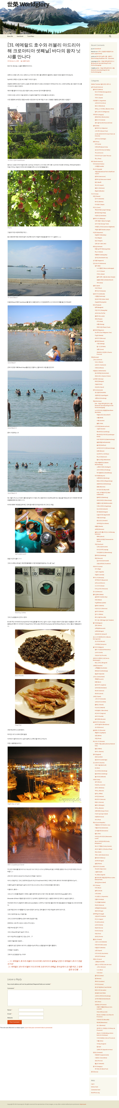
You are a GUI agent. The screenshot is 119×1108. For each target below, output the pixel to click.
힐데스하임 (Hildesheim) (103, 459)
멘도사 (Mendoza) (100, 106)
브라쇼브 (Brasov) (100, 583)
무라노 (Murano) (99, 790)
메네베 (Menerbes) (102, 1022)
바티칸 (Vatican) (99, 796)
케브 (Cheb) (98, 852)
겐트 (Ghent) (98, 625)
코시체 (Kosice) (99, 727)
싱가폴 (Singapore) (98, 260)
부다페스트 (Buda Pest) (101, 1069)
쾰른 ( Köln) (100, 423)
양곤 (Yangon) (98, 241)
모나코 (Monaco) (97, 591)
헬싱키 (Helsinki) (99, 1063)
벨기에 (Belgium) (97, 623)
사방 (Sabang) (100, 343)
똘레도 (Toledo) (99, 704)
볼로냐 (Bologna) (99, 805)
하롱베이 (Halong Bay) (101, 255)
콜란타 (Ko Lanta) (99, 316)
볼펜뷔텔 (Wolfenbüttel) (103, 442)
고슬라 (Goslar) (101, 429)
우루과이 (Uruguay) (98, 114)
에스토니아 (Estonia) (99, 741)
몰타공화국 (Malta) (98, 594)
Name (9, 1010)
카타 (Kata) (100, 321)
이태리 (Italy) (96, 779)
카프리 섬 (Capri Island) (101, 814)
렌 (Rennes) (98, 978)
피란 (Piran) (98, 738)
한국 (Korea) (94, 1072)
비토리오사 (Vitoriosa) (101, 608)
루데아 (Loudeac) (99, 981)
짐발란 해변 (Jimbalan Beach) (105, 280)
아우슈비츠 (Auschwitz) (101, 953)
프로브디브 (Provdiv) (101, 655)
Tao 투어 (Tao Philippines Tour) (103, 332)
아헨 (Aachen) (100, 420)
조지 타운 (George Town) (102, 224)
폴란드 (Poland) (97, 939)
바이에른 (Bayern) (100, 475)
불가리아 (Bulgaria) (98, 647)
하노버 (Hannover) (102, 457)
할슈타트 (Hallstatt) (100, 776)
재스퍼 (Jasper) (99, 185)
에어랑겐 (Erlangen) (102, 512)
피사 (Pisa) (98, 819)
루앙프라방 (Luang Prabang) (103, 210)
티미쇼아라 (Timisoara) (101, 589)
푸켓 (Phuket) (98, 319)
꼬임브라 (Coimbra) (100, 916)
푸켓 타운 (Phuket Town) (103, 327)
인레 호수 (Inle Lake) (100, 243)
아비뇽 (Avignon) (101, 1044)
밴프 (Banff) (98, 182)
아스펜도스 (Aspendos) (101, 896)
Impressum (83, 1104)
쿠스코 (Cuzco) (99, 153)
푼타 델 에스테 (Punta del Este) (103, 123)
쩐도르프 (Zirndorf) (102, 520)
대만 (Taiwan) (96, 196)
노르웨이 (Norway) (98, 379)
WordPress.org (95, 1092)
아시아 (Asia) (94, 194)
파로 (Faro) (98, 933)
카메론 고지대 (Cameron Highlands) (105, 227)
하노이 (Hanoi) (99, 252)
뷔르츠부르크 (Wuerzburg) (104, 500)
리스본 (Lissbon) (99, 922)
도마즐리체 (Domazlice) (101, 831)
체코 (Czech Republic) (99, 822)
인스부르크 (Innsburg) (101, 771)
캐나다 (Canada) (97, 169)
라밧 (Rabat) (98, 600)
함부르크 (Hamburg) (100, 555)
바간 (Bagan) (98, 238)
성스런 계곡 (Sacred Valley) (102, 150)
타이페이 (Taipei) (99, 204)
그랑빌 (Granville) (100, 961)
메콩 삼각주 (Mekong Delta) (102, 249)
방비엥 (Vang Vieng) (100, 213)
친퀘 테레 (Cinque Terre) (101, 811)
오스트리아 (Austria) (98, 762)
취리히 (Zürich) (99, 693)
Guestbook (20, 36)
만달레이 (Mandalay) (100, 235)
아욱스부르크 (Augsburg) (104, 506)
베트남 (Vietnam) (97, 246)
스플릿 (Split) (26, 61)
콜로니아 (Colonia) (100, 120)
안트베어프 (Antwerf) (101, 634)
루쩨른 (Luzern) (99, 679)
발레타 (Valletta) (99, 605)
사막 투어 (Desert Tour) (101, 131)
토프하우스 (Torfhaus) (103, 454)
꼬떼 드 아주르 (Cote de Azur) (103, 964)
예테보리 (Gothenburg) (101, 671)
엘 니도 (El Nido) (101, 346)
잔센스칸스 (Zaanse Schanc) (103, 376)
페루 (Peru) (96, 141)
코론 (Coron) (100, 349)
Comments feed (95, 1090)
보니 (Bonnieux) (101, 1025)
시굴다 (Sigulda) (99, 572)
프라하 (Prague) (99, 861)
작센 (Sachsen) (99, 544)
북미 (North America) (97, 161)
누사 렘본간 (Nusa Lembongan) (105, 268)
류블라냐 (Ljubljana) (100, 733)
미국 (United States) (98, 164)
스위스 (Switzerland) (98, 676)
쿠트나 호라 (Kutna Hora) (102, 855)
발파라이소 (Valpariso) (101, 128)
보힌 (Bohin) (98, 735)
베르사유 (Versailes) (100, 990)
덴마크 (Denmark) (98, 390)
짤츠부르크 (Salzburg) (101, 774)
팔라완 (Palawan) (99, 341)
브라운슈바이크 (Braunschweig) (106, 448)
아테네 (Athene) (99, 368)
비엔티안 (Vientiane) (100, 215)
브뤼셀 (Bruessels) (100, 628)
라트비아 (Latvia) (97, 566)
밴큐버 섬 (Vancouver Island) (103, 179)
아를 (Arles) (100, 1041)
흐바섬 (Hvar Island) (100, 882)
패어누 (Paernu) (99, 751)
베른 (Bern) (98, 682)
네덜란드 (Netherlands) (99, 371)
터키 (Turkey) (96, 885)
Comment (11, 988)
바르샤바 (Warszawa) (101, 945)
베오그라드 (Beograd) (101, 662)
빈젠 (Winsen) (100, 451)
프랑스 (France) (97, 959)
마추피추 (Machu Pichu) (101, 147)
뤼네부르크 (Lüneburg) (103, 431)
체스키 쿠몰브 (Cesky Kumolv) (103, 846)
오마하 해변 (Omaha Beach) (102, 999)
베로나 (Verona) (99, 802)
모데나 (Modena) (99, 788)
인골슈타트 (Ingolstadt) (103, 515)
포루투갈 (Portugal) (98, 914)
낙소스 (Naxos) (99, 362)
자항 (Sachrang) (101, 517)
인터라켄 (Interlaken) (101, 688)
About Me (10, 36)
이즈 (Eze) (99, 973)
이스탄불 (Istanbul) (100, 902)
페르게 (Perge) (99, 911)
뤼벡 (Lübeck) (100, 536)
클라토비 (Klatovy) (100, 858)
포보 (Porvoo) (99, 1061)
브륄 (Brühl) (100, 417)
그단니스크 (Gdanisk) (101, 942)
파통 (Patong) (100, 324)
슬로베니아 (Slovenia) (99, 730)
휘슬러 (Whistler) (99, 191)
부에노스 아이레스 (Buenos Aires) (104, 109)
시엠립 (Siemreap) (100, 296)
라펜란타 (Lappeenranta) (102, 1055)
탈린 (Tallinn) (98, 748)
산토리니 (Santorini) (100, 365)
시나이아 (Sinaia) (99, 586)
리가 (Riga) (98, 569)
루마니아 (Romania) (98, 577)
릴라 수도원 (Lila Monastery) (103, 649)
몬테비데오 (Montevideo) (102, 117)
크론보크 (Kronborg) (100, 398)
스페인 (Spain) (97, 696)
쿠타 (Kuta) (100, 283)
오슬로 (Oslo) (98, 384)
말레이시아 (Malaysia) (99, 218)
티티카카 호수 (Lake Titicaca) (103, 155)
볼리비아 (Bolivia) (98, 89)
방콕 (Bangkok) (99, 307)
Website (10, 1018)
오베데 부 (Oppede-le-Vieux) (104, 1049)
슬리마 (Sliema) (99, 611)
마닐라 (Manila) (99, 335)
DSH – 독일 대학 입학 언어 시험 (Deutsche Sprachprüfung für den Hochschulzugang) (102, 63)
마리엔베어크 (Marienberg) (104, 552)
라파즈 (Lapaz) (99, 95)
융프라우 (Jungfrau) (100, 685)
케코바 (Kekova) (99, 905)
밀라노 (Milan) (99, 793)
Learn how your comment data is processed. (38, 1027)
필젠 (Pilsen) (98, 863)
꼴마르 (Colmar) (99, 975)
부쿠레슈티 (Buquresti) (101, 580)
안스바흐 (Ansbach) (102, 509)
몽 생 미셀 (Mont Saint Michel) (103, 987)
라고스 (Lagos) (99, 919)
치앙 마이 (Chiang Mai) (101, 310)
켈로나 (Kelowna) (99, 188)
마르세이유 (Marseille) (103, 1019)
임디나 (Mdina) (99, 614)
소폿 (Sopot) (98, 950)
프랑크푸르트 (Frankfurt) (104, 563)
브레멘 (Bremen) (99, 529)
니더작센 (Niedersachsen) (102, 426)
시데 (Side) (98, 893)
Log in (92, 1084)
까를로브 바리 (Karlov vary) (102, 825)
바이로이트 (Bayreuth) (103, 489)
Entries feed (94, 1087)
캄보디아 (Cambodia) (99, 294)
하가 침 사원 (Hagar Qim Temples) (104, 620)
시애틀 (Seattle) (99, 166)
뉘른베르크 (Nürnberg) (103, 478)
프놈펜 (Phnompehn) (100, 302)
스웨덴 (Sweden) (97, 665)
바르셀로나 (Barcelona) (101, 710)
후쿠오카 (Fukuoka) (100, 291)
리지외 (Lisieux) (99, 984)
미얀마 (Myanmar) (98, 232)
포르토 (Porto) (99, 936)
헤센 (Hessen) (99, 558)
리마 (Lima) (98, 144)
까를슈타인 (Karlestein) (101, 828)
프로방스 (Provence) (100, 1004)
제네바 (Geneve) (99, 690)
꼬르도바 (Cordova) (100, 103)
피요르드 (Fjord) (99, 387)
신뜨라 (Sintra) (99, 925)
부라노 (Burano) (99, 808)
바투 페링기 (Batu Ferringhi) (102, 221)
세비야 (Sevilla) (99, 716)
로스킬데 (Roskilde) (100, 392)
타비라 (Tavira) (99, 931)
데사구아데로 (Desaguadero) (103, 92)
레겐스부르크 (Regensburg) (104, 481)
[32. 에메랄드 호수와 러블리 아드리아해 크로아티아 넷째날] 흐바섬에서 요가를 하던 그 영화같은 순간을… (45, 968)
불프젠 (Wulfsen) (101, 445)
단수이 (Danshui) (99, 199)
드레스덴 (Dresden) (102, 547)
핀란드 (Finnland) (97, 1052)
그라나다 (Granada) (100, 699)
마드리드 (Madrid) (100, 707)
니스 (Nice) (100, 970)
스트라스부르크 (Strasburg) (103, 996)
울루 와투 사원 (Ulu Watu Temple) (106, 277)
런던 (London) (99, 757)
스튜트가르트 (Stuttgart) (104, 467)
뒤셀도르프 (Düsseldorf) (103, 415)
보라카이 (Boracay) (100, 338)
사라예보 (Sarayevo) (100, 644)
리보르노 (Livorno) (100, 785)
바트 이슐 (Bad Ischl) (100, 765)
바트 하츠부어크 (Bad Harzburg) (106, 439)
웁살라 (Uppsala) (99, 674)
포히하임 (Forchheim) (103, 523)
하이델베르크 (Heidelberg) (104, 473)
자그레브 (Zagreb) (100, 875)
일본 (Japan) (96, 285)
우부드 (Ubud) (100, 274)
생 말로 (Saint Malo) (100, 993)
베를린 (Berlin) (99, 526)
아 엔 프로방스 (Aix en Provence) (106, 1038)
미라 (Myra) (98, 888)
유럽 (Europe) (95, 357)
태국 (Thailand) (97, 305)
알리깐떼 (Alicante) (100, 719)
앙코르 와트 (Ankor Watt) (102, 299)
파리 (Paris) (98, 1001)
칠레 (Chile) (96, 126)
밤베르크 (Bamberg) (102, 497)
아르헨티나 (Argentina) (99, 100)
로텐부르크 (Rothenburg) (104, 484)
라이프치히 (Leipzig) (102, 549)
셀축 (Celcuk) (98, 890)
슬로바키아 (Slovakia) (99, 722)
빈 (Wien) (97, 768)
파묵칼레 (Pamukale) (100, 908)
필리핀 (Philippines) (98, 330)
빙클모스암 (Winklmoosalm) (104, 503)
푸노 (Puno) (98, 158)
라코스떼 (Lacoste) (102, 1012)
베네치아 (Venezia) (100, 799)
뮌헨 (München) (101, 487)
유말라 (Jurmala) (99, 575)
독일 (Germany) (97, 401)
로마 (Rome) (98, 782)
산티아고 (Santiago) (100, 139)
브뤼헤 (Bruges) (99, 631)
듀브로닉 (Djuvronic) (100, 869)
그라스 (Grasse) (101, 967)
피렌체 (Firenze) (99, 817)
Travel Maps (30, 36)
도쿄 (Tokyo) (98, 288)
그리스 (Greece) (97, 359)
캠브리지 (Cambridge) (101, 760)
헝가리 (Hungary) (97, 1066)
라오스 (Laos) (96, 207)
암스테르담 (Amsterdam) (102, 373)
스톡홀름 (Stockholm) (101, 668)
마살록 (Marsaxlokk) (100, 603)
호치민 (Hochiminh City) (101, 257)
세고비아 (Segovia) (100, 713)
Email (9, 1014)
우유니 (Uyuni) (99, 98)
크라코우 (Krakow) (100, 956)
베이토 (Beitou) (99, 201)
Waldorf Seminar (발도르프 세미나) (101, 84)
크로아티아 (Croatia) (98, 866)
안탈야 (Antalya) (99, 899)
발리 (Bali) (97, 266)
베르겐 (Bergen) (99, 381)
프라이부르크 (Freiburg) (103, 470)
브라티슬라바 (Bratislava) (102, 724)
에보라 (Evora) (99, 928)
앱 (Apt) (99, 1046)
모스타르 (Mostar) (100, 641)
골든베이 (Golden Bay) (101, 597)
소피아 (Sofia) (99, 652)
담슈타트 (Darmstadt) (103, 561)
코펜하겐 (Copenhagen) (101, 395)
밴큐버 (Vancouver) (100, 176)
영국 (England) (97, 754)
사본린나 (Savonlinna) (101, 1058)
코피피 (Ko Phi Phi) (100, 313)
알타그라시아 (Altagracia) (102, 112)
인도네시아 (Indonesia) (99, 263)
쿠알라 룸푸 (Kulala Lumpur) (102, 229)
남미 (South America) (97, 87)
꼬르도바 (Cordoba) (100, 702)
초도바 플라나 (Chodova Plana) (103, 849)
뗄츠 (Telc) (98, 833)
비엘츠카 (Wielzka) (100, 947)
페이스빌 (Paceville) (100, 617)
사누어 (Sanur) (101, 271)
